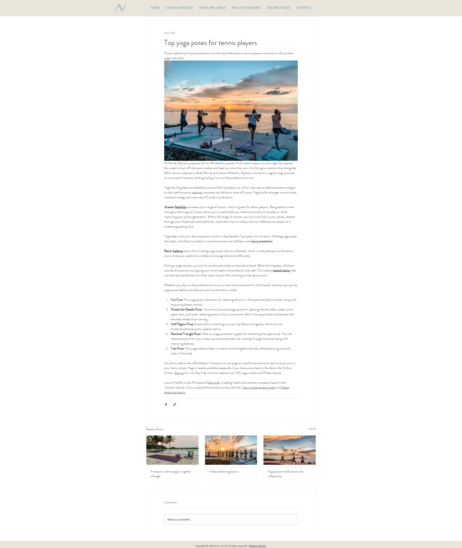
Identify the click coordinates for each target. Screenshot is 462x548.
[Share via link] (174, 404)
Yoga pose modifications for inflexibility (286, 473)
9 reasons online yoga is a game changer (171, 473)
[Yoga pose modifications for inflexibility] (289, 450)
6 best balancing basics (224, 471)
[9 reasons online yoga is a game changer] (172, 450)
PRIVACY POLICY (257, 546)
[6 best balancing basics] (231, 450)
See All (312, 428)
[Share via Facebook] (166, 404)
